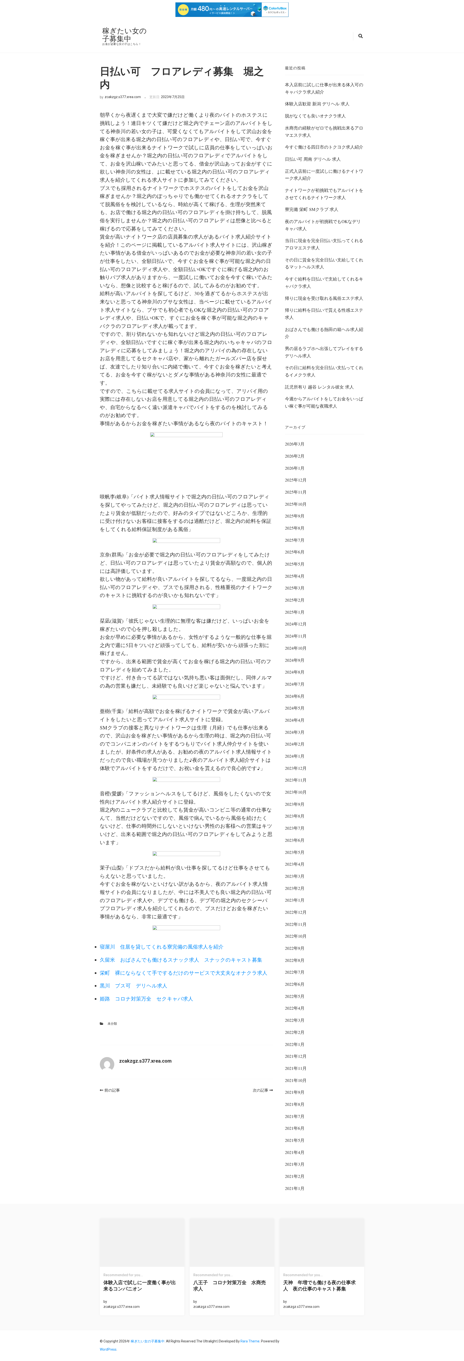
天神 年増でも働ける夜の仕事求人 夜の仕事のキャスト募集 (319, 1286)
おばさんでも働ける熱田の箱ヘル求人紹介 (324, 332)
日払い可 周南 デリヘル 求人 (313, 159)
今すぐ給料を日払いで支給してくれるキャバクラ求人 (324, 282)
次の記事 (260, 1090)
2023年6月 (294, 840)
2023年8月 (294, 816)
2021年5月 (294, 1140)
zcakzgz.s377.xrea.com (123, 97)
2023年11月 (296, 780)
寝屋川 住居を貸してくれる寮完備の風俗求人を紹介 (162, 946)
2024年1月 (294, 756)
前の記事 (112, 1090)
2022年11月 (296, 924)
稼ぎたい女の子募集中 (124, 34)
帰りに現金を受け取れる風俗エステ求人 (324, 298)
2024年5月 (294, 708)
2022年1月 (294, 1044)
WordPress (108, 1349)
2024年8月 (294, 672)
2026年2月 (294, 456)
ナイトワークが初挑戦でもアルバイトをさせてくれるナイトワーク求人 (324, 193)
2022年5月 (294, 996)
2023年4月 (294, 864)
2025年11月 (296, 492)
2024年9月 (294, 660)
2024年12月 (296, 624)
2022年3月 (294, 1020)
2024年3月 (294, 732)
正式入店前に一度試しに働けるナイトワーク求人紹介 (324, 174)
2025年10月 (296, 504)
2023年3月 (294, 876)
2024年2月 (294, 744)
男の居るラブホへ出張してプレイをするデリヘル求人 (324, 352)
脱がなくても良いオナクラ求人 (315, 116)
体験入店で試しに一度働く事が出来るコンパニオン (139, 1286)
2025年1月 (294, 612)
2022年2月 (294, 1032)
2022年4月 (294, 1008)
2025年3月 (294, 588)
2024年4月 (294, 720)
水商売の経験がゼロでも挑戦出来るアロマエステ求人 (324, 131)
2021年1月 (294, 1188)
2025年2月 (294, 600)
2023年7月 (294, 828)
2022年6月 (294, 984)
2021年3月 (294, 1164)
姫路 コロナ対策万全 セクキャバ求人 (146, 998)
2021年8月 (294, 1104)
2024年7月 (294, 684)
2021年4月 (294, 1152)
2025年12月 (296, 480)
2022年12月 (296, 912)
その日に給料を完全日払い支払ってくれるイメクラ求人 (324, 371)
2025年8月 (294, 528)
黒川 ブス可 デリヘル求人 (133, 985)
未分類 (112, 1023)
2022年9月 (294, 948)
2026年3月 (294, 444)
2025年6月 (294, 552)
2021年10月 (296, 1080)
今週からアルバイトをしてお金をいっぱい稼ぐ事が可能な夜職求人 (324, 402)
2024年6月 (294, 696)
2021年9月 (294, 1092)
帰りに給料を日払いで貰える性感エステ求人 (324, 313)
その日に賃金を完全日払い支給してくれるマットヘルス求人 (324, 263)
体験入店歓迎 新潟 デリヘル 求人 (317, 104)
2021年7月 (294, 1116)
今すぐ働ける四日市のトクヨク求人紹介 (324, 147)
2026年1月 (294, 468)
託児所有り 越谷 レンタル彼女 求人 (319, 387)
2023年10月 (296, 792)
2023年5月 (294, 852)
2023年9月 (294, 804)
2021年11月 (296, 1068)
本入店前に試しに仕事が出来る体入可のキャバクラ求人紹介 (324, 88)
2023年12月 (296, 768)
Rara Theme (250, 1341)
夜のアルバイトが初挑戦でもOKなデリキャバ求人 (323, 224)
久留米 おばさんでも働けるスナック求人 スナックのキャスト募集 (181, 959)
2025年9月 (294, 516)
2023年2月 (294, 888)
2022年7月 (294, 972)
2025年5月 (294, 564)
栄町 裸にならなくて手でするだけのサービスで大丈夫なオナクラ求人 (183, 972)
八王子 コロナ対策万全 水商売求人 (229, 1286)
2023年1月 (294, 900)
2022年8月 (294, 960)
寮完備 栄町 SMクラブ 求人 (311, 209)
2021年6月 (294, 1128)
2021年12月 (296, 1056)
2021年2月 (294, 1176)
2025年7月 (294, 540)
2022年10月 (296, 936)
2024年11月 (296, 636)
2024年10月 (296, 648)
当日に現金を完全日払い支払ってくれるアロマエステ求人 (324, 244)
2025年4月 (294, 576)
